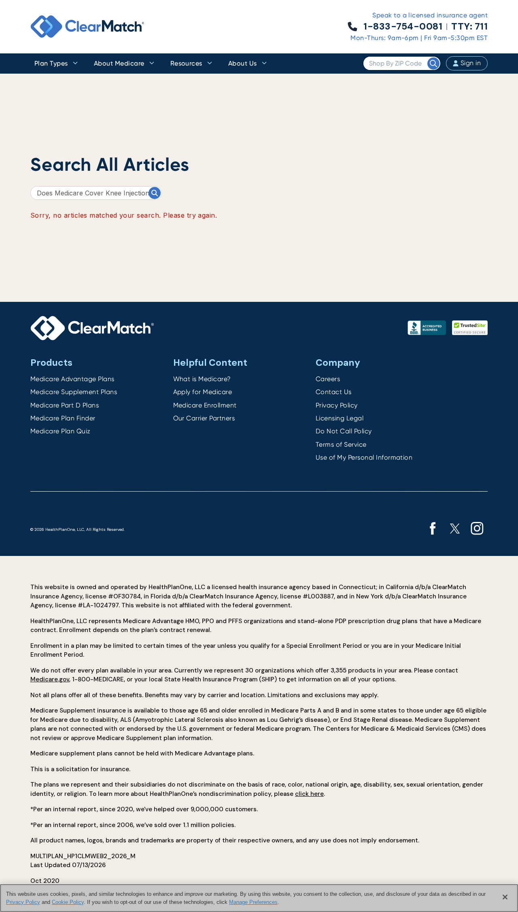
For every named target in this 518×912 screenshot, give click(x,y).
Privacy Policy (337, 405)
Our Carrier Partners (204, 418)
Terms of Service (341, 444)
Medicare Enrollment (205, 405)
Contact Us (334, 392)
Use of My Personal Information (364, 457)
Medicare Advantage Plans (72, 379)
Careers (328, 379)
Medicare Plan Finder (63, 418)
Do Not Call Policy (344, 431)
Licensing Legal (339, 418)
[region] (259, 898)
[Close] (505, 897)
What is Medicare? (202, 379)
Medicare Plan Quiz (60, 431)
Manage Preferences (253, 902)
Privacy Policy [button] (23, 902)
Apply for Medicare (202, 392)
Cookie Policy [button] (68, 902)
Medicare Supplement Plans (73, 392)
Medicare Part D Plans (64, 405)
